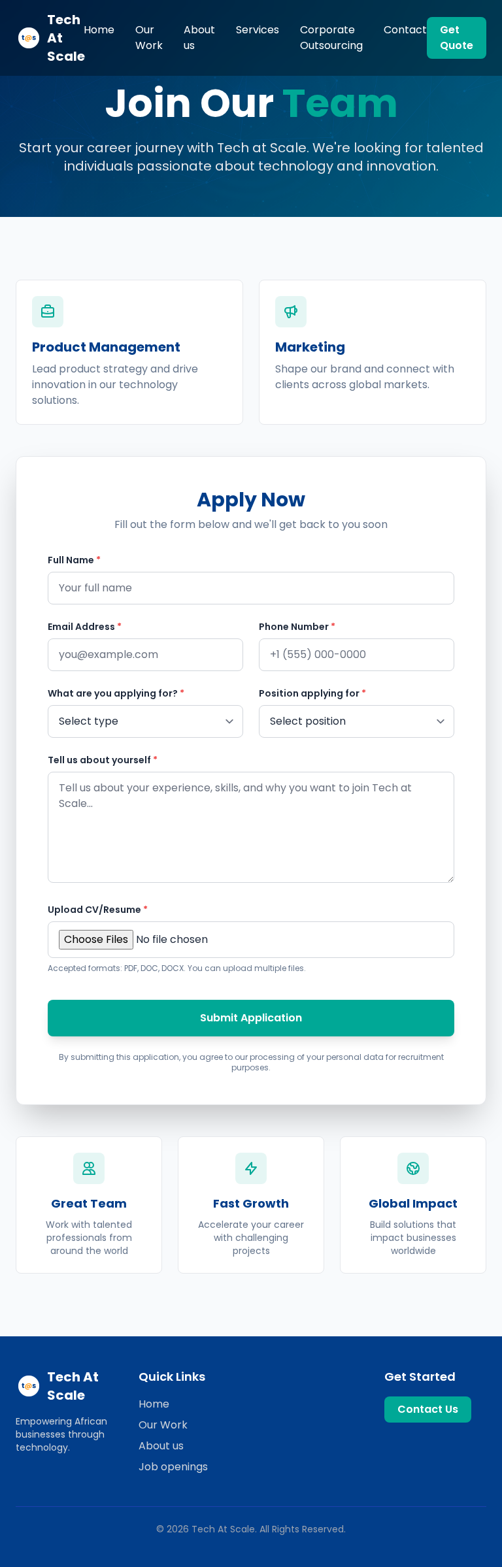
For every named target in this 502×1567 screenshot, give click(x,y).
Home (99, 29)
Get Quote (456, 37)
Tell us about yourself (103, 760)
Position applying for (312, 693)
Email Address (85, 626)
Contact (405, 29)
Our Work (149, 37)
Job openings (173, 1466)
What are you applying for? (116, 693)
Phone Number (297, 626)
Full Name (74, 560)
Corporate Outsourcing (331, 37)
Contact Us (427, 1409)
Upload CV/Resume (98, 909)
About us (199, 37)
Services (257, 29)
